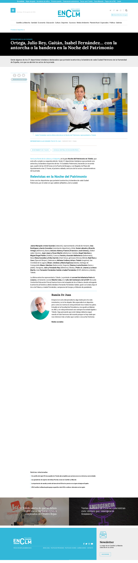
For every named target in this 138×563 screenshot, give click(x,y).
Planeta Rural (95, 23)
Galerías (119, 23)
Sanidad (34, 23)
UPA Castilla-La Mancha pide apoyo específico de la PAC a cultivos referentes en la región (58, 487)
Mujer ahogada (30, 1)
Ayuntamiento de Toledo (40, 150)
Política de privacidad (57, 548)
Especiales (104, 23)
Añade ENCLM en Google (120, 15)
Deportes (64, 23)
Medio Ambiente (83, 23)
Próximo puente (56, 1)
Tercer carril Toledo (86, 1)
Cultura (57, 23)
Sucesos (72, 23)
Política (112, 23)
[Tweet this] (19, 75)
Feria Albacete (98, 1)
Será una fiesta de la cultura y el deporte (45, 159)
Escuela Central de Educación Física (66, 150)
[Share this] (14, 75)
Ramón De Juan (56, 141)
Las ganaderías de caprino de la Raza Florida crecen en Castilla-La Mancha (53, 480)
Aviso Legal (46, 548)
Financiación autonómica (71, 1)
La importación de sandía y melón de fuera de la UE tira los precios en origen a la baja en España (60, 483)
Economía (41, 23)
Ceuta (119, 1)
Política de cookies (70, 548)
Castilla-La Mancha (23, 23)
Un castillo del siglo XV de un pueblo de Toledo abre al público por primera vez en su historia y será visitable (63, 476)
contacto (90, 548)
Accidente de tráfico (43, 1)
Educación (50, 23)
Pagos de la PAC (110, 1)
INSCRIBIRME (105, 554)
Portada (13, 30)
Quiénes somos (81, 548)
